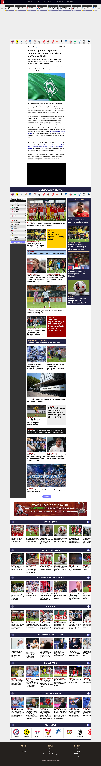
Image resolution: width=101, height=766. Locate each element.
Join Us (24, 754)
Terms (50, 749)
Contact (24, 751)
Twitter (77, 749)
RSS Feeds (77, 754)
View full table (18, 242)
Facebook (77, 751)
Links (77, 756)
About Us (23, 749)
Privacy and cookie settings (50, 754)
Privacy (50, 751)
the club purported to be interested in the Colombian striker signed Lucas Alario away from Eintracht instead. (46, 146)
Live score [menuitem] (40, 2)
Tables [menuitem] (50, 2)
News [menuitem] (30, 2)
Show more (46, 496)
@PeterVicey (39, 47)
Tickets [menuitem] (70, 2)
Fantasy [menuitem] (60, 2)
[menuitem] (14, 2)
